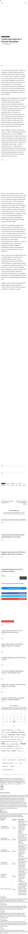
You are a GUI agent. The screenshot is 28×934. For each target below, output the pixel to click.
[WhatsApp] (12, 47)
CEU (22, 730)
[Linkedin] (15, 47)
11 (6, 716)
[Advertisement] (14, 21)
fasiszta (5, 734)
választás (13, 750)
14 (17, 716)
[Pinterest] (9, 47)
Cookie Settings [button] (4, 784)
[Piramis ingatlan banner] (14, 467)
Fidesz (18, 734)
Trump (3, 750)
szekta (17, 748)
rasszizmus (3, 748)
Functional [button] (2, 896)
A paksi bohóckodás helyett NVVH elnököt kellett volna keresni (11, 631)
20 (14, 719)
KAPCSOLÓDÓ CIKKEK (7, 520)
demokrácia (7, 732)
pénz (20, 746)
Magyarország (7, 36)
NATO (21, 741)
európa (20, 483)
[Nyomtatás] (21, 47)
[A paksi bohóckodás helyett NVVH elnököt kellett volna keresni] (14, 527)
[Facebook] (2, 47)
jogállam (22, 737)
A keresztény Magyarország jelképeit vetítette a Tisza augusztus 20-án (12, 672)
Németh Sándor (15, 744)
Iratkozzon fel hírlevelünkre (14, 588)
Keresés (3, 575)
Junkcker (12, 485)
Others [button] (1, 927)
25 (6, 721)
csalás (2, 732)
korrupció (14, 739)
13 (14, 716)
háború (12, 737)
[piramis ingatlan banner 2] (14, 175)
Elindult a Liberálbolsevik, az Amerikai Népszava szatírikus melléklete (12, 698)
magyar (3, 741)
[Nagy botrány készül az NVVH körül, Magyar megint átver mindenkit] (14, 544)
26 (10, 721)
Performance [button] (3, 903)
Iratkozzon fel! (22, 598)
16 (24, 716)
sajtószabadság (9, 748)
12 (10, 716)
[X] (5, 47)
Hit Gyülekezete (5, 737)
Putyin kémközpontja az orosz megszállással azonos (21, 503)
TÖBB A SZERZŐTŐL (20, 520)
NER (16, 485)
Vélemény (19, 750)
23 (24, 719)
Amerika (3, 730)
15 (21, 716)
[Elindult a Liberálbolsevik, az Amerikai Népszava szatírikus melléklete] (14, 693)
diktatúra (14, 732)
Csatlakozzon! (22, 596)
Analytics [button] (2, 910)
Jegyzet (7, 6)
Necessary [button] (2, 809)
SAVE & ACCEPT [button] (4, 933)
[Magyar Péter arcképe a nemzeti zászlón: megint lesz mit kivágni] (14, 680)
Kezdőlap (3, 6)
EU (16, 483)
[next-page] (2, 574)
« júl (13, 726)
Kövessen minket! (22, 593)
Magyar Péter (16, 741)
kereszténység (8, 739)
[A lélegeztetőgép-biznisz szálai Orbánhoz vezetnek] (14, 561)
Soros (14, 748)
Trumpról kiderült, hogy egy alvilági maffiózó (7, 502)
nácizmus (8, 744)
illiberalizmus (17, 737)
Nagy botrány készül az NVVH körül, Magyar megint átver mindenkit (12, 645)
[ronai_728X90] (14, 66)
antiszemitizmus (10, 730)
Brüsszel (7, 483)
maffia (22, 739)
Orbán (20, 485)
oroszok (3, 746)
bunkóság (13, 483)
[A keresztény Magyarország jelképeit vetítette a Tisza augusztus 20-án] (14, 667)
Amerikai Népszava (7, 43)
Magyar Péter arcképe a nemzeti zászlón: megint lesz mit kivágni (13, 685)
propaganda (10, 746)
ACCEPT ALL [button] (18, 784)
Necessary (3, 811)
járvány (2, 739)
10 (3, 716)
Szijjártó (24, 485)
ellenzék (22, 732)
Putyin (16, 746)
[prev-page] (1, 574)
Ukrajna (8, 750)
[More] (24, 47)
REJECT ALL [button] (12, 784)
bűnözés (19, 730)
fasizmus (3, 485)
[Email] (18, 47)
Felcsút (8, 485)
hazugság (23, 734)
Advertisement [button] (3, 919)
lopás (18, 739)
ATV (15, 730)
